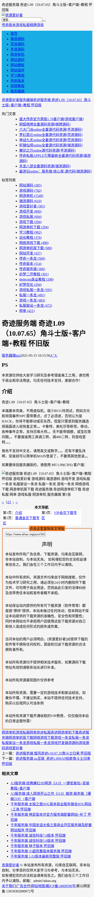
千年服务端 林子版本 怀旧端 (32, 846)
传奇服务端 (32, 269)
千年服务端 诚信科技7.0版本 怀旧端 (38, 835)
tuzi (18, 355)
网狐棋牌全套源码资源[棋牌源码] (44, 124)
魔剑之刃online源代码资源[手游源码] (47, 150)
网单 (27, 311)
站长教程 (30, 237)
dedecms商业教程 (36, 279)
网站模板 (17, 65)
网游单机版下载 (35, 248)
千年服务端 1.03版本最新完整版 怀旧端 (40, 856)
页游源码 (17, 44)
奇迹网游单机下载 (65, 732)
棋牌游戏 (37, 25)
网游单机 (17, 54)
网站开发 (30, 253)
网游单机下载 (34, 227)
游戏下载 (30, 222)
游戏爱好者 (32, 206)
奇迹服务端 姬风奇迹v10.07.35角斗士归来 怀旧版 (53, 753)
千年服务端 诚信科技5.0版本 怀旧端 (38, 841)
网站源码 (17, 60)
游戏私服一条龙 (35, 290)
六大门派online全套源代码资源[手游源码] (50, 129)
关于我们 (9, 886)
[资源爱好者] (12, 15)
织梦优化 (30, 285)
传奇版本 (9, 25)
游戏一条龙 (32, 300)
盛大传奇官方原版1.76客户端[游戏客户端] (51, 119)
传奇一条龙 (32, 258)
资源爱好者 (10, 100)
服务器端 (17, 91)
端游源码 (17, 39)
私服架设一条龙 (35, 305)
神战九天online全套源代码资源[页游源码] (50, 140)
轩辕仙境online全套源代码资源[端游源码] (50, 145)
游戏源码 (30, 190)
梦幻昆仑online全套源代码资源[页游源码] (50, 135)
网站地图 (38, 886)
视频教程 (17, 86)
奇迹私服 (44, 732)
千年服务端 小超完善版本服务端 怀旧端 (41, 851)
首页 (13, 34)
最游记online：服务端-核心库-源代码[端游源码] (55, 171)
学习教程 (17, 75)
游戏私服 (23, 25)
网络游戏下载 (34, 243)
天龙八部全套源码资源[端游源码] (44, 166)
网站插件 (17, 70)
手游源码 (17, 49)
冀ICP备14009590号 (61, 886)
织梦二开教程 (34, 274)
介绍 (18, 513)
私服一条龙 (32, 295)
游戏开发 (30, 211)
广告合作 (23, 886)
